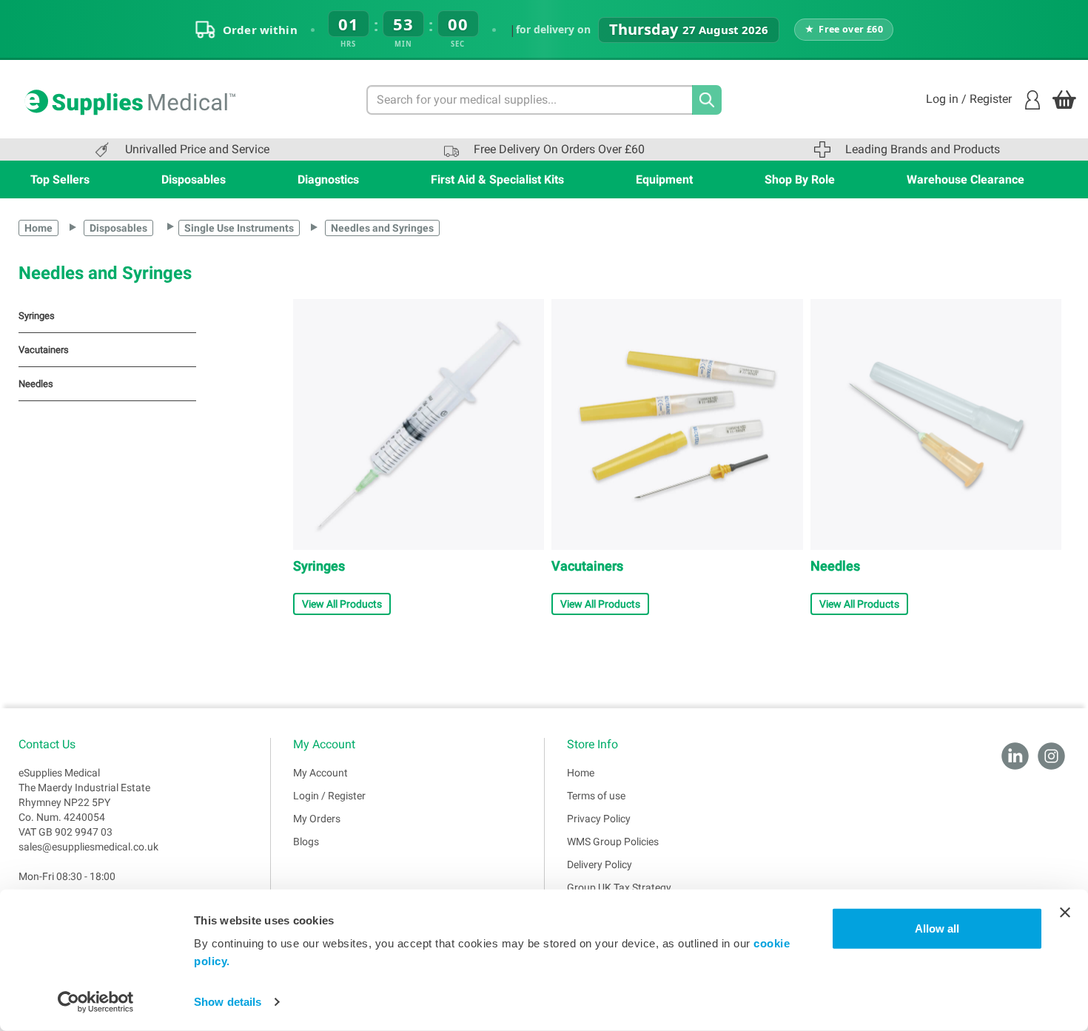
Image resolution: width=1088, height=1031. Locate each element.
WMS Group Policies (613, 841)
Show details (227, 1001)
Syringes (37, 315)
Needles (36, 383)
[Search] (707, 100)
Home (38, 228)
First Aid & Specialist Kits (497, 179)
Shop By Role (800, 179)
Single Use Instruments (239, 228)
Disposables (193, 179)
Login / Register (329, 796)
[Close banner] (1065, 912)
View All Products (342, 604)
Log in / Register (969, 99)
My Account (320, 773)
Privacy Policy (599, 819)
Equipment (664, 179)
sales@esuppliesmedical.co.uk (88, 847)
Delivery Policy (599, 864)
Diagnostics (328, 179)
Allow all (937, 928)
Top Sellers (60, 179)
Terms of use (596, 796)
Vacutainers (44, 349)
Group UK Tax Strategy (619, 887)
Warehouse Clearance (965, 179)
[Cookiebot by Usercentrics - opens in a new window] (96, 1002)
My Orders (316, 819)
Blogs (306, 841)
